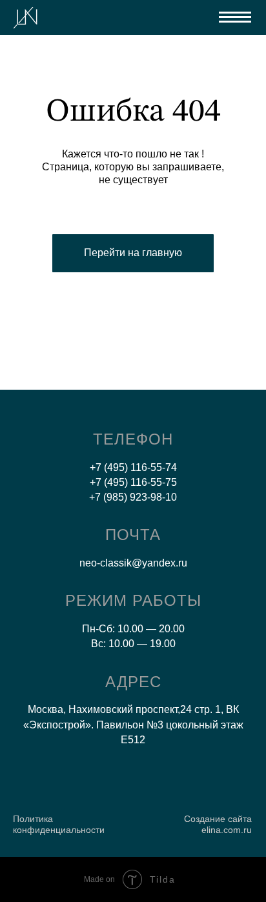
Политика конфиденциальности (59, 824)
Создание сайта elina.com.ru (218, 824)
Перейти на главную (133, 252)
